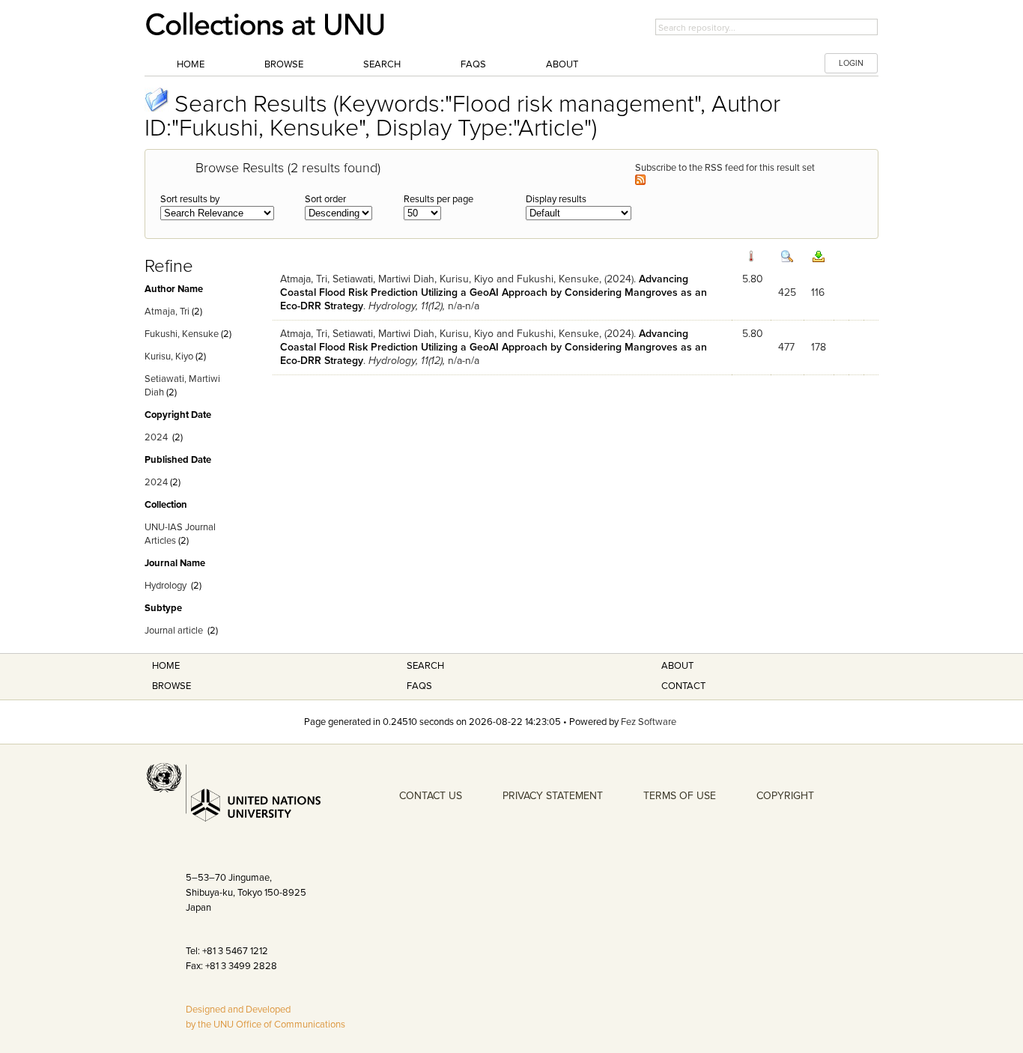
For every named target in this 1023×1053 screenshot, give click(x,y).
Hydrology (165, 586)
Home (190, 64)
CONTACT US (430, 795)
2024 (156, 437)
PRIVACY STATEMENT (553, 795)
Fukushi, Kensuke (182, 334)
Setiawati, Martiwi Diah (383, 279)
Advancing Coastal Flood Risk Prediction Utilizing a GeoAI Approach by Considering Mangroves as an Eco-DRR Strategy (493, 292)
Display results (556, 199)
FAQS (419, 686)
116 (818, 292)
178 (818, 347)
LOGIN (851, 63)
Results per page (438, 199)
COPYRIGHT (785, 795)
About (562, 64)
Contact (683, 686)
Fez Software (648, 722)
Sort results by (189, 199)
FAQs (473, 64)
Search (382, 64)
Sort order (325, 199)
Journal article (174, 631)
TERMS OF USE (679, 795)
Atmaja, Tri (167, 312)
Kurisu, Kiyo (169, 356)
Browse (283, 64)
